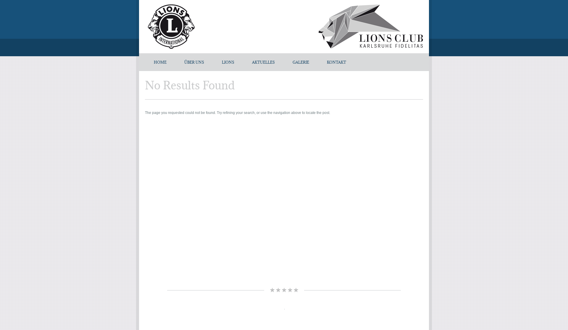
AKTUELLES (263, 62)
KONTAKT (336, 62)
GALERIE (301, 62)
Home (160, 62)
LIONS (228, 62)
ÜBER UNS (194, 62)
